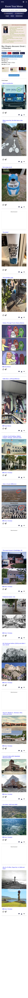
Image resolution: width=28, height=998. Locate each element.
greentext (9, 55)
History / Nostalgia (8, 472)
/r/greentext (11, 57)
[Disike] (19, 115)
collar (18, 57)
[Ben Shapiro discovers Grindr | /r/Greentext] (14, 34)
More (23, 53)
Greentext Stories (13, 59)
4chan (21, 55)
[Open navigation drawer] (26, 2)
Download (16, 53)
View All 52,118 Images (14, 75)
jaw (15, 57)
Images (7, 15)
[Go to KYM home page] (2, 2)
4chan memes (4, 57)
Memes (12, 15)
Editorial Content (19, 15)
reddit (4, 55)
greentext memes (15, 55)
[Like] (22, 115)
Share (4, 53)
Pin (10, 53)
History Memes (7, 366)
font (21, 57)
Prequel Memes (7, 425)
